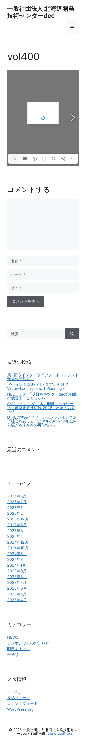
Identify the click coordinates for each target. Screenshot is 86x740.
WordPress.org (20, 709)
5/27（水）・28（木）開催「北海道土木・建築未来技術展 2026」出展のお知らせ (41, 407)
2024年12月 (17, 542)
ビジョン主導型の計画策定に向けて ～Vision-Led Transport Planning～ (40, 386)
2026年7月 (17, 501)
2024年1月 (16, 565)
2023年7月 (17, 582)
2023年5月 (17, 594)
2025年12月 (17, 519)
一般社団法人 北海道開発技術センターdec (40, 12)
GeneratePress (60, 733)
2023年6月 (17, 588)
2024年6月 (17, 553)
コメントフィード (22, 703)
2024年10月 (17, 547)
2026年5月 (17, 507)
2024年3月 (17, 559)
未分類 (13, 654)
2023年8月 (17, 576)
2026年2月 (17, 513)
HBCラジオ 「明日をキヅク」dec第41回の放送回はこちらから (42, 396)
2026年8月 (17, 496)
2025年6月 (17, 524)
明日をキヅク (18, 648)
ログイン (14, 692)
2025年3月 (17, 530)
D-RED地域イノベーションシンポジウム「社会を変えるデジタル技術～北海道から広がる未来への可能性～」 (42, 421)
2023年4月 (17, 599)
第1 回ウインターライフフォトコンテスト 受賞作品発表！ (43, 377)
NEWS (12, 637)
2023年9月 (17, 571)
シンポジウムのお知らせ (28, 643)
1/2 (14, 158)
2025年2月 (17, 536)
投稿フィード (18, 697)
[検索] (72, 333)
